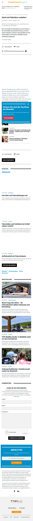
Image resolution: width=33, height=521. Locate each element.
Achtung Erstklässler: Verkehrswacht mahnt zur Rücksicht (16, 370)
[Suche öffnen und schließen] (26, 2)
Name (3, 405)
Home (3, 14)
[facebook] (14, 491)
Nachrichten (9, 14)
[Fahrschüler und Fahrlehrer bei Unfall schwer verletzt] (16, 211)
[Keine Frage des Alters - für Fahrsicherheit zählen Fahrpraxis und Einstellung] (16, 290)
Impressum (5, 517)
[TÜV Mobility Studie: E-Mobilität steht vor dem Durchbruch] (16, 324)
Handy (29, 99)
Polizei (14, 89)
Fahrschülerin (21, 91)
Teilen (17, 46)
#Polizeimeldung (13, 271)
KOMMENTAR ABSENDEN (16, 438)
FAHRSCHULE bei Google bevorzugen (14, 51)
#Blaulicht (6, 172)
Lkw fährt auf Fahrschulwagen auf (14, 195)
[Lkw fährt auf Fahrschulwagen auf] (16, 182)
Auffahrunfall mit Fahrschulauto (14, 256)
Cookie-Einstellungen (25, 517)
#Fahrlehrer (5, 273)
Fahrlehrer (10, 93)
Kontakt (22, 508)
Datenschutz (16, 517)
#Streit (21, 271)
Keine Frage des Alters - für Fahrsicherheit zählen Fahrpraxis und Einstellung (16, 305)
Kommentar (5, 411)
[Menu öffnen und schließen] (3, 2)
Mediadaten (12, 508)
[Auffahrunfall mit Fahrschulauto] (16, 243)
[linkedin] (18, 491)
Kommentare (8, 46)
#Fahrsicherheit (12, 300)
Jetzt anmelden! (8, 118)
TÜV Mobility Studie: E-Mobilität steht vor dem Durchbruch (16, 338)
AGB (11, 517)
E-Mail (3, 399)
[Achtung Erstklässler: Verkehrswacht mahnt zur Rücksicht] (16, 356)
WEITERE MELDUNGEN (9, 265)
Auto (27, 93)
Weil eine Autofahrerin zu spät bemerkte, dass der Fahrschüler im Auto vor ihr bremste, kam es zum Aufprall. (16, 259)
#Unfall (10, 221)
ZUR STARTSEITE (8, 160)
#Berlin (10, 366)
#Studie (10, 334)
